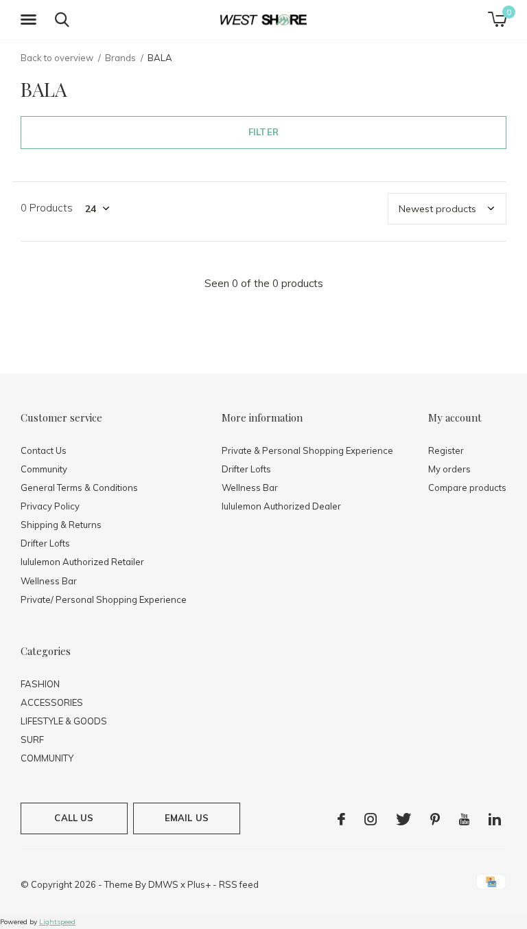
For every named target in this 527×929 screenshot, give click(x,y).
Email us (187, 817)
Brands (120, 57)
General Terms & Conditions (79, 487)
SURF (32, 739)
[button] (31, 20)
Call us (73, 817)
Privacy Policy (50, 506)
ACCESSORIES (52, 702)
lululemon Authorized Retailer (82, 561)
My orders (449, 468)
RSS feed (239, 884)
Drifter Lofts (45, 543)
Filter (263, 131)
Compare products (467, 487)
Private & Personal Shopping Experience (307, 450)
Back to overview (57, 57)
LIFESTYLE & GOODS (64, 720)
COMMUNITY (47, 758)
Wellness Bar (49, 580)
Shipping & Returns (61, 524)
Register (446, 450)
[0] (497, 19)
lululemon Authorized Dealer (281, 506)
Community (44, 468)
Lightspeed (57, 921)
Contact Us (44, 450)
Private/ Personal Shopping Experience (104, 599)
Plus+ (199, 884)
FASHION (40, 683)
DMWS (163, 884)
